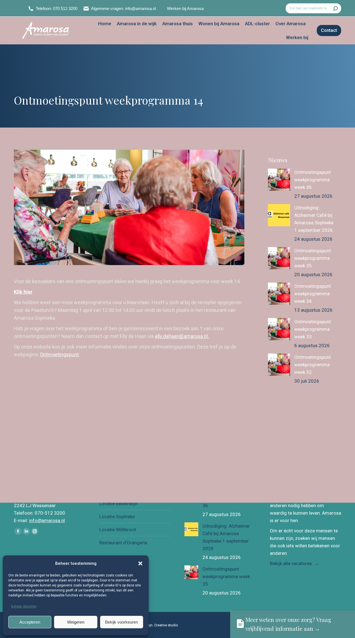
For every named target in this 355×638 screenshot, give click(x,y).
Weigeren (75, 622)
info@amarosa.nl (47, 520)
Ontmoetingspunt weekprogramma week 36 (312, 179)
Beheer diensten (24, 606)
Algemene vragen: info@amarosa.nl (123, 8)
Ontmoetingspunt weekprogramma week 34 (312, 293)
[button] (140, 563)
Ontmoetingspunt (59, 354)
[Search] (335, 8)
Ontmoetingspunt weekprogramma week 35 (312, 258)
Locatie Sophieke (117, 516)
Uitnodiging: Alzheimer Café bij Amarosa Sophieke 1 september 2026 (313, 219)
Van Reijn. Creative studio (158, 625)
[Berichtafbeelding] (279, 180)
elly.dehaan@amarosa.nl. (182, 336)
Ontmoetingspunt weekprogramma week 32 (312, 364)
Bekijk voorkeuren (121, 622)
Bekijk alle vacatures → (294, 563)
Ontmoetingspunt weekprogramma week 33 (312, 329)
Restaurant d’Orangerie (123, 542)
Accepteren (29, 622)
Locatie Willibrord (117, 529)
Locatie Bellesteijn (118, 503)
